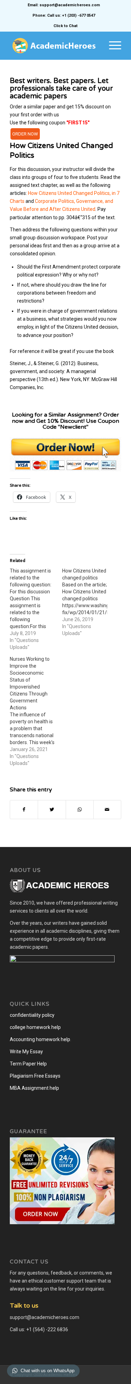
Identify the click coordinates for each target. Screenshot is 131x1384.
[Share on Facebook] (24, 809)
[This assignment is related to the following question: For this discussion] (36, 609)
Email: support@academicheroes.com (64, 5)
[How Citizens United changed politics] (88, 602)
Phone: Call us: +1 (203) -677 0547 (63, 15)
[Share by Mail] (107, 809)
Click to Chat (65, 26)
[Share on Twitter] (51, 809)
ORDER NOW (25, 134)
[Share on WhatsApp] (79, 809)
